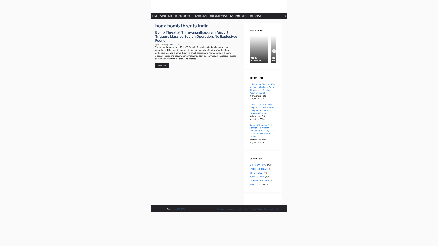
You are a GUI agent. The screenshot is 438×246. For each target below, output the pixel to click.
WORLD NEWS (166, 16)
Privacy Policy (256, 209)
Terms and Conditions (273, 209)
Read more (162, 65)
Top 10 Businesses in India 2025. (52, 1)
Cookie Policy (242, 209)
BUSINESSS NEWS (182, 16)
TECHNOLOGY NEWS (218, 16)
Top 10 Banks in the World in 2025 (83, 1)
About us (220, 209)
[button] (285, 16)
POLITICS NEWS (200, 16)
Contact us (230, 209)
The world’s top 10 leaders (111, 1)
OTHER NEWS (255, 16)
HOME (154, 16)
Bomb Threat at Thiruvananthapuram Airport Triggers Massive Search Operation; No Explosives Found (196, 36)
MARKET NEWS (187, 6)
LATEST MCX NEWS (238, 16)
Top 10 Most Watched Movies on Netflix (18, 1)
